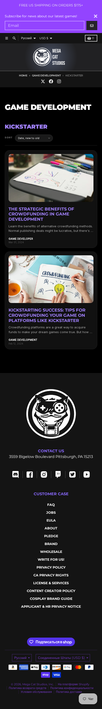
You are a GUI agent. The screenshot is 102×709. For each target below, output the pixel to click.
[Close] (95, 16)
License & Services (51, 583)
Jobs (51, 512)
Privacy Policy (51, 567)
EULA (51, 520)
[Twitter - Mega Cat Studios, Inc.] (43, 81)
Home (23, 75)
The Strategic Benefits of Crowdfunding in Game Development (41, 214)
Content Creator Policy (51, 591)
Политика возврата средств (27, 688)
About (51, 528)
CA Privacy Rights (51, 575)
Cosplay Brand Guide (51, 599)
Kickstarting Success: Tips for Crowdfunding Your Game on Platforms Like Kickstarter (47, 315)
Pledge (51, 536)
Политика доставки (69, 692)
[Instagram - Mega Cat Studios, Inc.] (59, 81)
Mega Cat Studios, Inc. (38, 684)
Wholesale (51, 552)
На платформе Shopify (73, 684)
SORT (9, 137)
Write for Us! (51, 559)
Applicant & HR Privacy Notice (51, 606)
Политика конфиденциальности (71, 688)
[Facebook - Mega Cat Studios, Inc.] (51, 81)
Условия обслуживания (36, 692)
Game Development (46, 75)
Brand (51, 544)
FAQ (51, 505)
